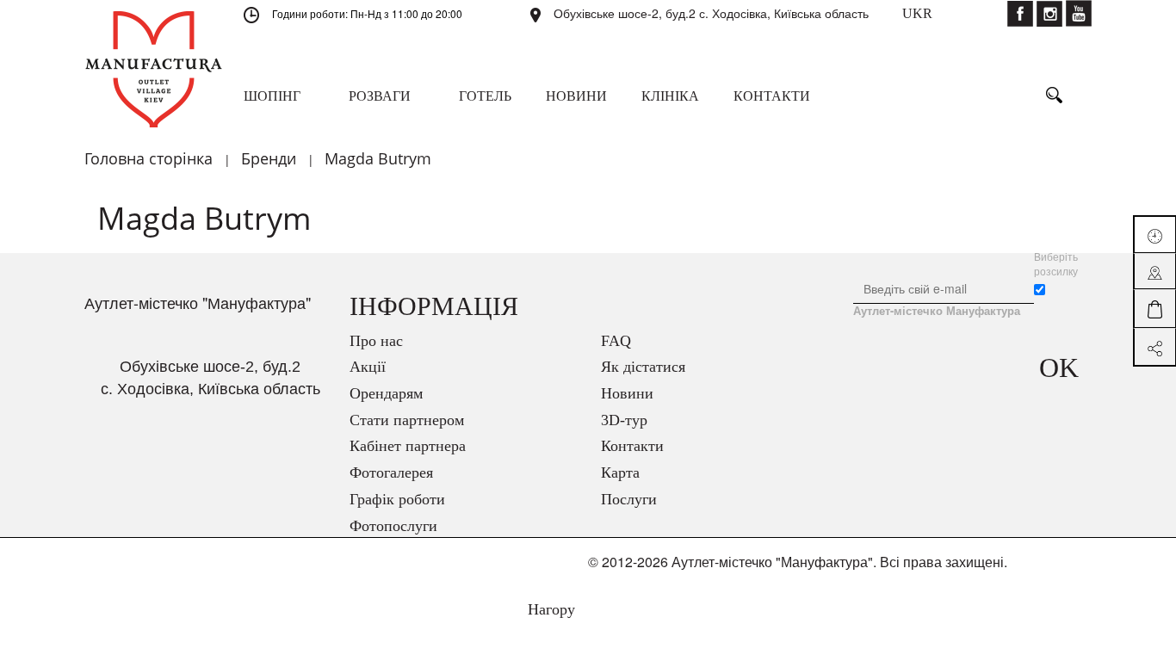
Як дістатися (643, 366)
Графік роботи (397, 499)
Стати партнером (407, 420)
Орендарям (386, 393)
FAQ (616, 340)
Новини (627, 393)
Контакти (632, 445)
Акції (368, 366)
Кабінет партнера (408, 445)
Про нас (376, 340)
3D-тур (624, 420)
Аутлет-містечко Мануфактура (936, 311)
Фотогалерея (391, 472)
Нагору (549, 609)
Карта (620, 472)
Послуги (629, 499)
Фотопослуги (393, 525)
